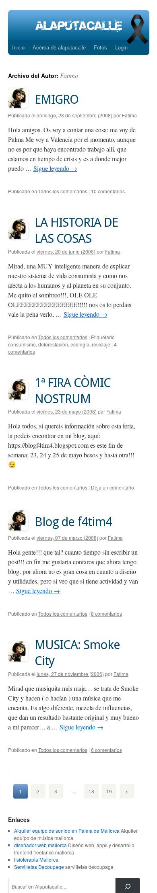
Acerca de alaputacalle (59, 47)
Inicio (18, 47)
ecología (79, 344)
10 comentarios (108, 191)
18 (91, 791)
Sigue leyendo (55, 168)
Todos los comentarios (62, 191)
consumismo (22, 344)
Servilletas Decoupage (39, 866)
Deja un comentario (112, 487)
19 (109, 791)
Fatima (69, 75)
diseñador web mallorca (40, 845)
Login (121, 47)
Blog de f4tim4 (73, 521)
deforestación (53, 344)
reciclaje (101, 344)
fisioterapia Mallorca (36, 859)
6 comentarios (106, 749)
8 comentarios (106, 613)
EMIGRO (56, 99)
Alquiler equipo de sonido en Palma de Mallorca (67, 830)
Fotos (100, 47)
